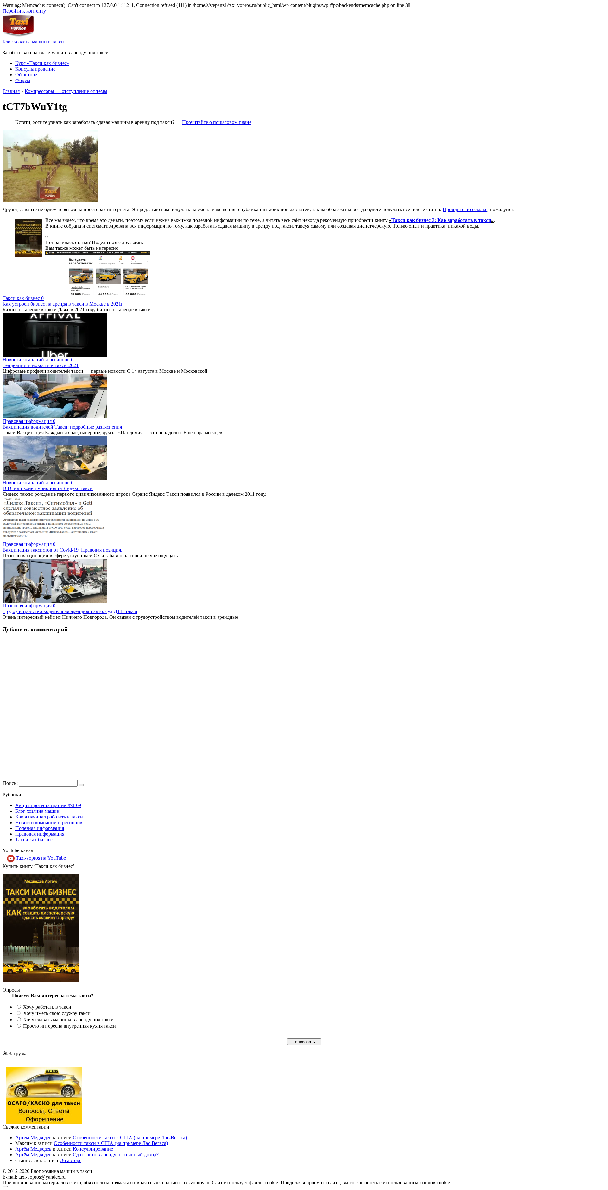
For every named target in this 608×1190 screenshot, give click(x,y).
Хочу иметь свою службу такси (57, 1013)
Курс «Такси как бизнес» (42, 63)
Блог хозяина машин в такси (33, 41)
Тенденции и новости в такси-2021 (41, 365)
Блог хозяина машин (37, 811)
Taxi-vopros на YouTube (41, 858)
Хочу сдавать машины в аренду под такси (68, 1019)
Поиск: (11, 783)
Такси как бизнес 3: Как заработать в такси (441, 220)
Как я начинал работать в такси (49, 816)
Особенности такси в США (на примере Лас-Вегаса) (130, 1137)
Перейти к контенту (24, 11)
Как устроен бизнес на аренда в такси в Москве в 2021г (63, 304)
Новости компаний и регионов (48, 822)
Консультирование (35, 69)
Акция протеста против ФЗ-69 (48, 805)
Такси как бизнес (34, 839)
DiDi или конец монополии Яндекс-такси (48, 488)
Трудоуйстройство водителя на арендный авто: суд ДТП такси (70, 611)
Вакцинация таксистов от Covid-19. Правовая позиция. (62, 550)
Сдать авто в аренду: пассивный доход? (116, 1154)
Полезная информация (39, 828)
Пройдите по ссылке (465, 209)
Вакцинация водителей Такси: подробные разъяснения (62, 427)
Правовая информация (39, 834)
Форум (22, 80)
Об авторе (26, 74)
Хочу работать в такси (47, 1007)
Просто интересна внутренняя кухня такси (69, 1026)
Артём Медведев (33, 1137)
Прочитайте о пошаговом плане (216, 122)
